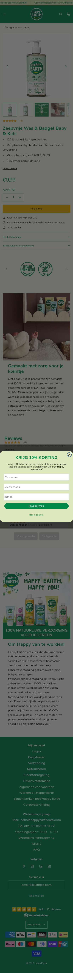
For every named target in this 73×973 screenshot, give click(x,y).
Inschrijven (36, 506)
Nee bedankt (36, 515)
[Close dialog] (69, 454)
